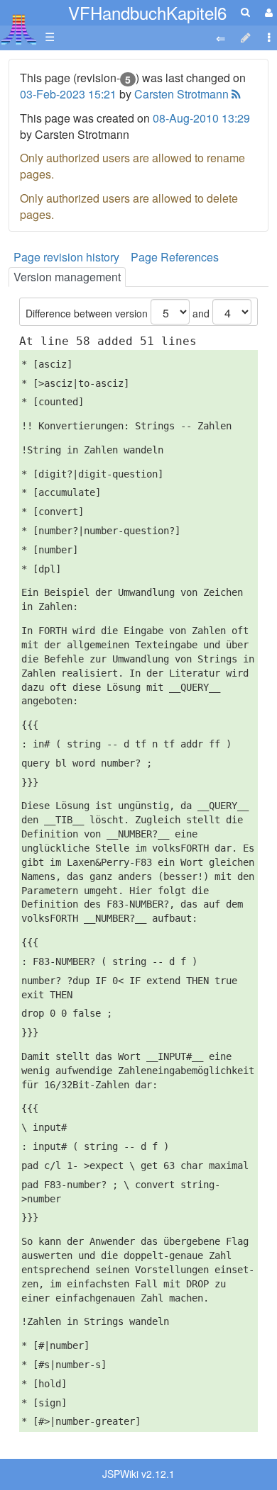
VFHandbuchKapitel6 (147, 12)
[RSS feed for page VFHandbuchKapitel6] (235, 94)
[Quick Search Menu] (245, 11)
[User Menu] (267, 12)
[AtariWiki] (19, 25)
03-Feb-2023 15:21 (68, 94)
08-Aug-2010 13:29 (201, 118)
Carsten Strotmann (181, 94)
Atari (19, 29)
